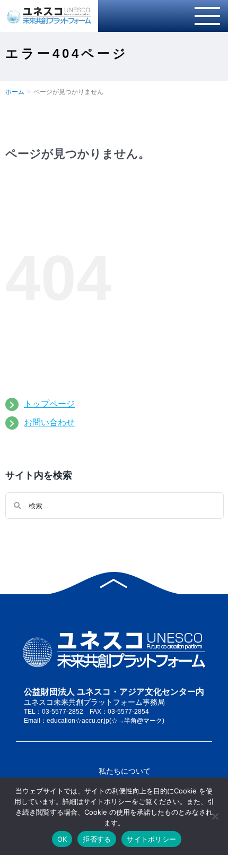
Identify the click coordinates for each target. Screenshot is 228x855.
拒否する (97, 839)
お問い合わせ (49, 422)
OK (62, 839)
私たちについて (125, 771)
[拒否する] (214, 816)
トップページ (49, 403)
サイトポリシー (151, 839)
